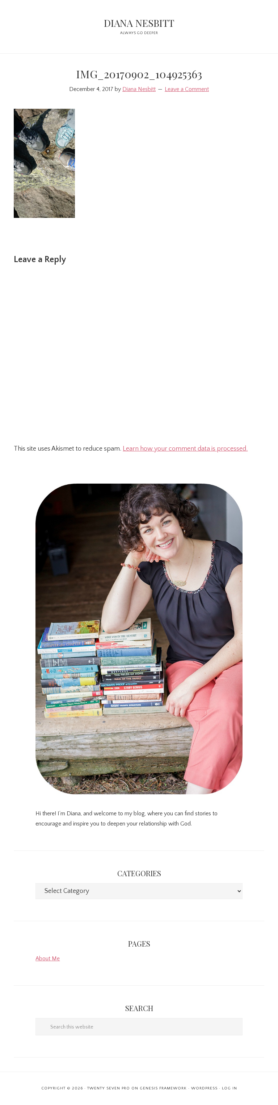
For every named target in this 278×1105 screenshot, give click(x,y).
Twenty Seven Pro (108, 1088)
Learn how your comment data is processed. (185, 448)
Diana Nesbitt (139, 22)
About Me (47, 958)
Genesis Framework (163, 1088)
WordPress (204, 1088)
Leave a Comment (187, 89)
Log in (229, 1088)
